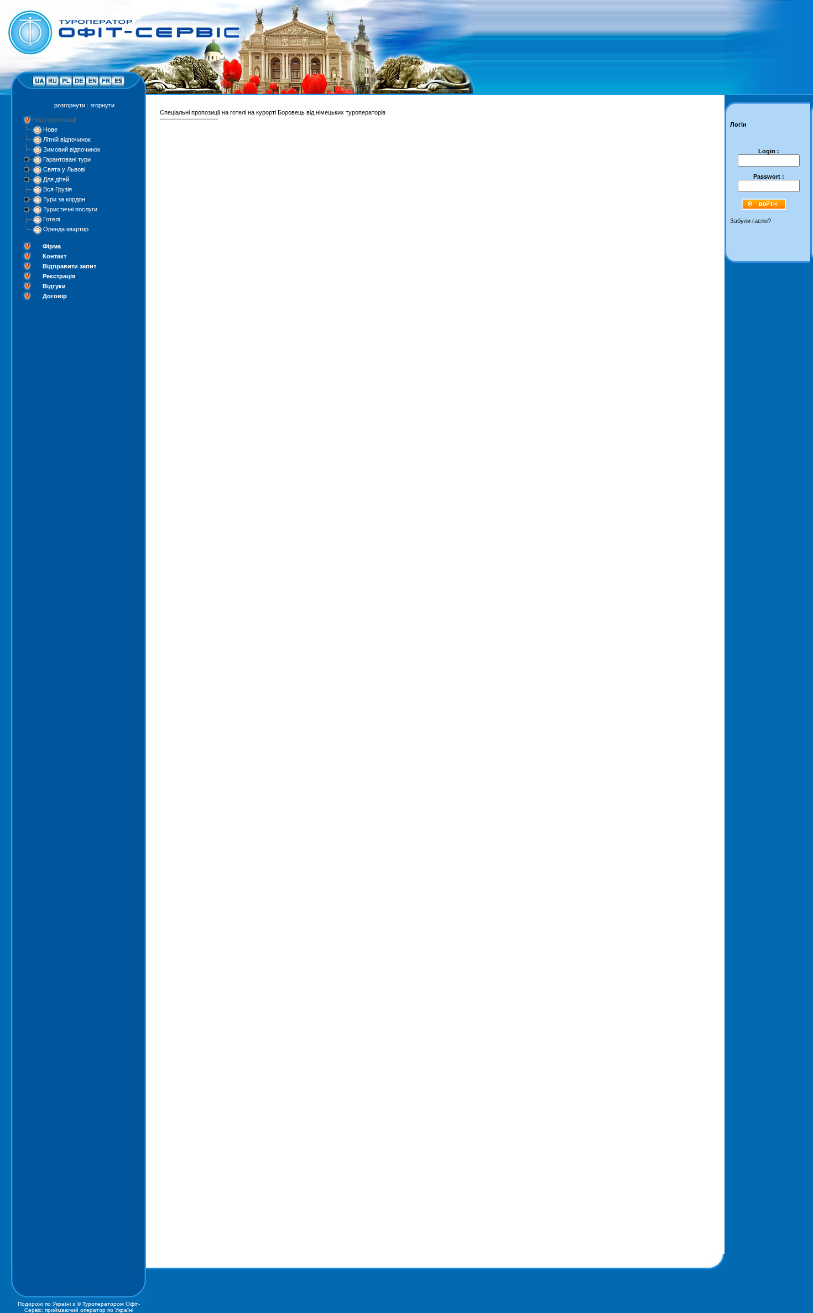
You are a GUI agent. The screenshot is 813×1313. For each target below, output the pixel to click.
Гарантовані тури (67, 159)
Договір (55, 296)
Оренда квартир (65, 229)
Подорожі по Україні (44, 1304)
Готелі (51, 219)
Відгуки (54, 286)
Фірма (52, 246)
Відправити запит (69, 266)
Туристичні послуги (70, 209)
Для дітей (56, 179)
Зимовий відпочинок (71, 149)
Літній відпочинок (67, 139)
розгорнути (69, 105)
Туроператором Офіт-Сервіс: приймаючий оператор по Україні (82, 1307)
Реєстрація (59, 276)
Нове (50, 129)
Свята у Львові (64, 169)
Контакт (54, 256)
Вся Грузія (57, 189)
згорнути (102, 105)
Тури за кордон (64, 199)
